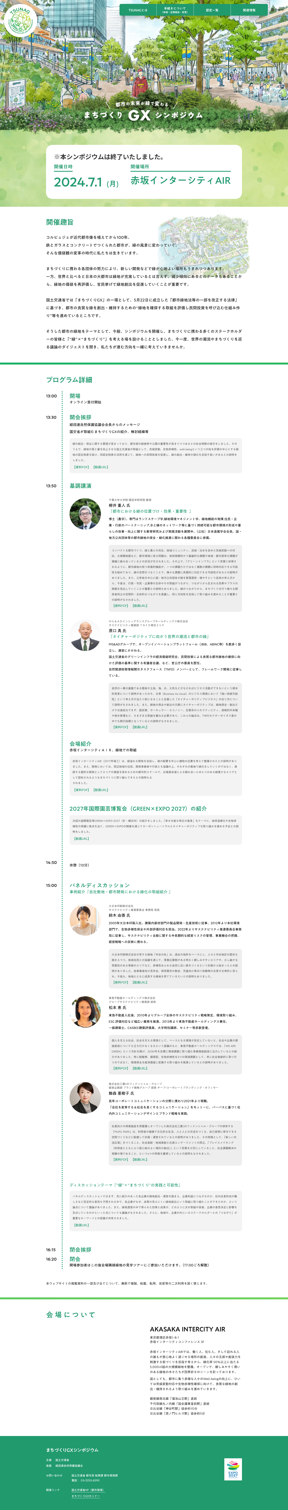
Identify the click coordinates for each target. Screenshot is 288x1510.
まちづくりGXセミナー (86, 1496)
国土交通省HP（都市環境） (88, 1490)
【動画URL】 (101, 467)
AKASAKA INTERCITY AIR (188, 1329)
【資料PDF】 (81, 467)
